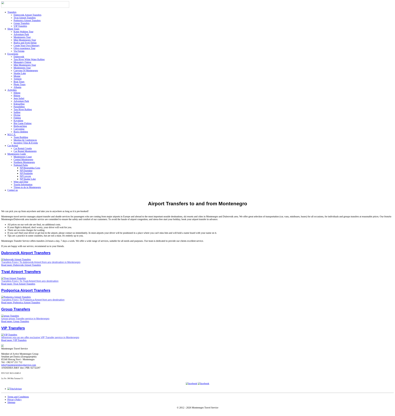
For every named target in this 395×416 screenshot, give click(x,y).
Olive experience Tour (24, 48)
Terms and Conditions (18, 396)
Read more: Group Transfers (15, 321)
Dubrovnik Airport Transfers (27, 15)
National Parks (21, 165)
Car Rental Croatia (23, 148)
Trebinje (18, 79)
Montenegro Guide (16, 154)
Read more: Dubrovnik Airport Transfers (21, 265)
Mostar (17, 76)
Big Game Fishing (22, 123)
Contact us (12, 190)
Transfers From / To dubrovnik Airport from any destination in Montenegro (40, 262)
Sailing (17, 112)
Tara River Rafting (23, 109)
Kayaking (18, 120)
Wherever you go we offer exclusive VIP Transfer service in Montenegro (40, 337)
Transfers (11, 12)
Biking (17, 95)
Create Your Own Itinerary (27, 45)
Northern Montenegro (24, 162)
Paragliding (19, 106)
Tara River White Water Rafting (29, 59)
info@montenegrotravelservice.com (18, 365)
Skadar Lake (20, 73)
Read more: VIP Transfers (14, 340)
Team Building (21, 137)
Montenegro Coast (23, 156)
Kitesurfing (19, 104)
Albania (17, 87)
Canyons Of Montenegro (26, 70)
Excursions (12, 54)
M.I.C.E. (11, 134)
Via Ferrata (19, 51)
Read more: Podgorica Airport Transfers (20, 302)
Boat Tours (19, 81)
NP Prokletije (26, 173)
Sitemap (11, 402)
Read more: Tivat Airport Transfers (18, 284)
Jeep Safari (19, 98)
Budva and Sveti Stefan (25, 42)
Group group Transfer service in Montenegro (25, 318)
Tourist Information (23, 184)
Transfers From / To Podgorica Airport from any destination (32, 299)
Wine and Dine (21, 181)
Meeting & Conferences (25, 140)
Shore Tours (13, 28)
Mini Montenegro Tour (25, 40)
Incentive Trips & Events (26, 142)
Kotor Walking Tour (23, 31)
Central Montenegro (23, 159)
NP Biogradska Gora (30, 168)
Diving (17, 115)
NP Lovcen (25, 176)
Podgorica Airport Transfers (27, 20)
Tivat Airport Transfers (25, 17)
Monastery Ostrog (22, 62)
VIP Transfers (20, 26)
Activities (12, 90)
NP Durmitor (26, 170)
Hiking (17, 92)
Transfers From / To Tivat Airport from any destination (29, 281)
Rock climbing (21, 131)
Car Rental (12, 145)
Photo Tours (19, 84)
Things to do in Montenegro (27, 187)
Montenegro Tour (22, 37)
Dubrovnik (19, 56)
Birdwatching (20, 126)
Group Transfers (21, 23)
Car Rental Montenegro (25, 151)
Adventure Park (21, 34)
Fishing (17, 117)
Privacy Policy (14, 399)
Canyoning (19, 129)
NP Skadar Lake (28, 179)
